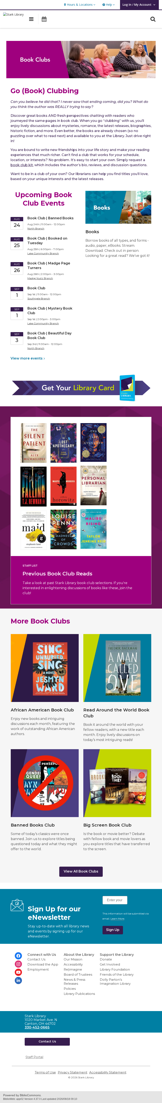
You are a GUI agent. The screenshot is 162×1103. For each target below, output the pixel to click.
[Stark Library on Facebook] (18, 955)
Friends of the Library (117, 974)
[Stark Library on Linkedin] (18, 980)
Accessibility (73, 964)
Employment (38, 969)
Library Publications (79, 994)
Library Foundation (115, 969)
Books (92, 231)
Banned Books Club (33, 825)
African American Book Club (42, 709)
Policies (70, 989)
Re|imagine (73, 969)
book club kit (22, 165)
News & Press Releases (74, 982)
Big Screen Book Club (107, 825)
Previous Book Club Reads (57, 574)
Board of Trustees (78, 974)
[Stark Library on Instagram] (18, 964)
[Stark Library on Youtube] (18, 972)
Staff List (30, 565)
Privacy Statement (72, 1072)
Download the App (42, 964)
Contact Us (36, 959)
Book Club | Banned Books (50, 218)
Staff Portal (34, 1057)
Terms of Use (45, 1072)
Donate (106, 959)
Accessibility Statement (107, 1072)
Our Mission (73, 959)
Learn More (117, 918)
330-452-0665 (37, 1027)
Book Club (36, 288)
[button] (79, 4)
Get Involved (110, 964)
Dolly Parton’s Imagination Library (115, 982)
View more (27, 358)
